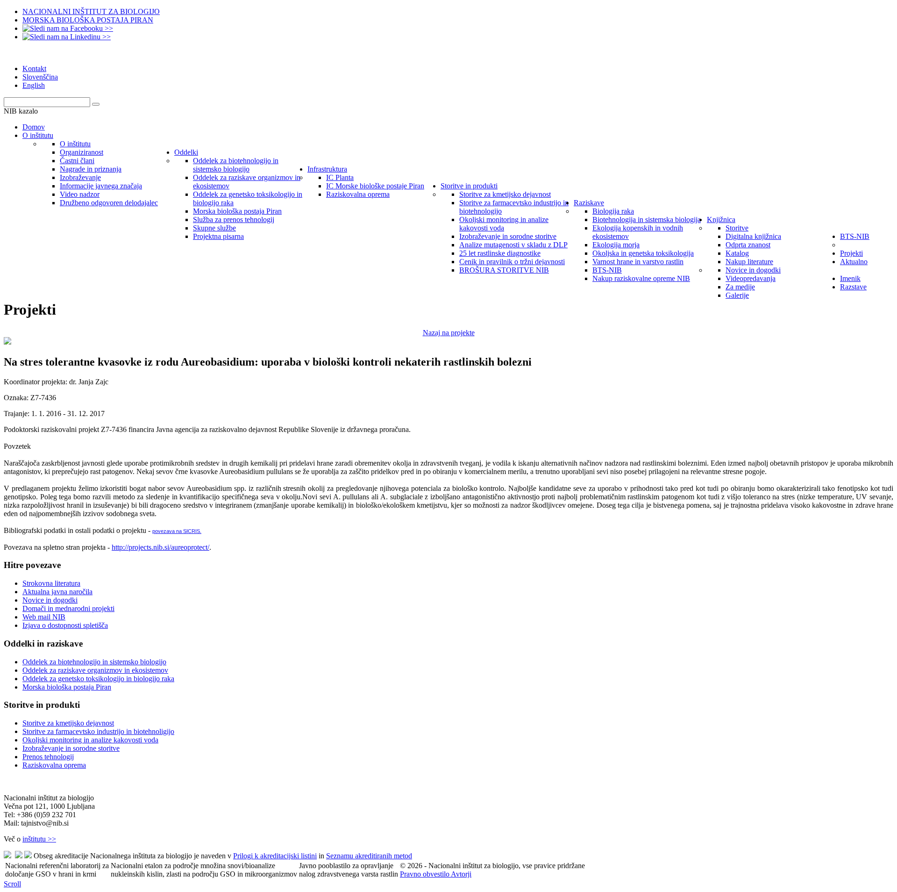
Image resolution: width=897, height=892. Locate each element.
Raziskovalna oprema (54, 765)
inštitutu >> (39, 839)
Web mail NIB (43, 617)
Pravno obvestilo (425, 874)
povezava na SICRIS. (176, 531)
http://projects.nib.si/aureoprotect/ (160, 547)
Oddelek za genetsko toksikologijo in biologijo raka (98, 679)
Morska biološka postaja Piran (66, 687)
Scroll (12, 884)
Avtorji (461, 874)
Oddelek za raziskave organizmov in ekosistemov (95, 670)
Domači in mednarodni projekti (68, 608)
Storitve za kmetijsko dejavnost (68, 723)
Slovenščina (40, 77)
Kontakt (34, 68)
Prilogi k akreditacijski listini (275, 856)
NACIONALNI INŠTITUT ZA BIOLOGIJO (91, 11)
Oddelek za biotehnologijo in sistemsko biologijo (94, 662)
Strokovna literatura (51, 583)
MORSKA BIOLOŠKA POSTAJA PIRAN (87, 20)
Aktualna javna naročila (57, 592)
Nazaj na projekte (449, 333)
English (33, 85)
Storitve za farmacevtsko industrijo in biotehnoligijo (98, 731)
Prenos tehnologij (48, 757)
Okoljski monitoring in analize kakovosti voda (90, 740)
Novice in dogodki (50, 600)
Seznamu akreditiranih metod (369, 856)
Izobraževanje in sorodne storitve (71, 748)
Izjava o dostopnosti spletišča (65, 625)
